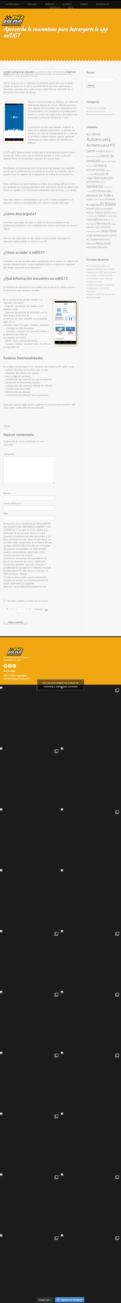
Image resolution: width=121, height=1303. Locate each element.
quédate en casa (30, 76)
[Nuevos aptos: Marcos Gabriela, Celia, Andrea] (91, 960)
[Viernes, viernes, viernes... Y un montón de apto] (91, 838)
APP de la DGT (15, 74)
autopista (100, 151)
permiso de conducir (12, 76)
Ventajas (32, 4)
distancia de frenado (95, 199)
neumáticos (94, 219)
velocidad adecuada (96, 247)
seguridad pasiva (93, 231)
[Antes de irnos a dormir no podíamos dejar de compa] (91, 1264)
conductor (95, 186)
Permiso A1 (108, 219)
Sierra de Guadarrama (101, 237)
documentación (38, 74)
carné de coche (93, 156)
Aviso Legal (9, 670)
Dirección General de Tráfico (99, 193)
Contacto (54, 7)
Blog (70, 7)
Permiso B (103, 223)
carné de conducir (100, 158)
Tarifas (84, 4)
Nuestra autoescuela (95, 111)
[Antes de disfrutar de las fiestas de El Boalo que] (30, 838)
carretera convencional (96, 167)
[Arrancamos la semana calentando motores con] (91, 1082)
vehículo (90, 243)
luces (107, 212)
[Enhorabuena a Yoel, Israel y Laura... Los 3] (91, 1021)
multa (115, 216)
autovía (109, 151)
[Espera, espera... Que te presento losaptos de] (30, 1021)
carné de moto (108, 161)
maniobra (102, 215)
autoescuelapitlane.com (16, 678)
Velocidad (103, 243)
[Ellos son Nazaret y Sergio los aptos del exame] (91, 899)
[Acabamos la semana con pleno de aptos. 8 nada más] (91, 717)
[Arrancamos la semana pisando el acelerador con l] (30, 899)
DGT (94, 191)
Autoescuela (12, 4)
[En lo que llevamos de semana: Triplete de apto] (30, 1082)
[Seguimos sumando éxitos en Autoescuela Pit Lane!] (30, 1143)
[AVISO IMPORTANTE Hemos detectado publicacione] (91, 1143)
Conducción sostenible (96, 108)
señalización (101, 235)
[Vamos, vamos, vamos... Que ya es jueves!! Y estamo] (91, 777)
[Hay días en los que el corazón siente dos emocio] (30, 777)
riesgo (113, 224)
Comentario (8, 454)
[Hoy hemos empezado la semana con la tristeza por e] (30, 1264)
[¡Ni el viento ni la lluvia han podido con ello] (30, 1203)
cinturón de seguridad (97, 176)
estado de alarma (54, 74)
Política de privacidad (38, 600)
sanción (90, 227)
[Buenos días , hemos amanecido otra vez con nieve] (91, 1203)
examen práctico (94, 208)
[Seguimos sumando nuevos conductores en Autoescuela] (30, 960)
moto (109, 216)
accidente (93, 134)
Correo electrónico (12, 503)
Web (5, 513)
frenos (99, 212)
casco (108, 170)
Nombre (7, 493)
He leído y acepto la (27, 600)
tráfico (107, 239)
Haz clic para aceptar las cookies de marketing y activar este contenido (60, 684)
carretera (89, 166)
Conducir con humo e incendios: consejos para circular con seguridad (100, 288)
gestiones (67, 74)
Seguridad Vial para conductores (49, 72)
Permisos (49, 4)
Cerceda (89, 174)
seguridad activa (103, 227)
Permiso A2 (91, 224)
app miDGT (26, 74)
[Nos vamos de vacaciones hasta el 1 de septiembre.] (30, 717)
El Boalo (108, 204)
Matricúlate (102, 4)
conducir (103, 182)
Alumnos (67, 4)
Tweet (6, 426)
